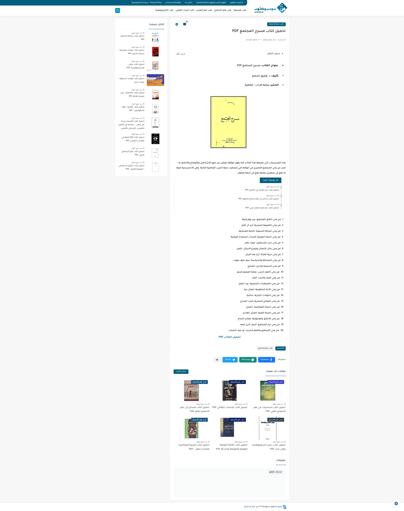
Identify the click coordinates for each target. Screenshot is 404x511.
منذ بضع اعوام (271, 186)
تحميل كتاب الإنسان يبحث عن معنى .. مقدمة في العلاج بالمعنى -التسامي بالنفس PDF (131, 125)
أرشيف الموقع (236, 3)
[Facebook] (127, 3)
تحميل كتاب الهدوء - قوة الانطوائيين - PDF (133, 109)
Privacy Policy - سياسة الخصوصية (147, 3)
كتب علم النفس (204, 10)
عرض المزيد (181, 372)
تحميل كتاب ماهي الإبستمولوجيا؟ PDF (135, 66)
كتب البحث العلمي (184, 10)
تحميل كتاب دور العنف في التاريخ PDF (262, 190)
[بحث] (117, 10)
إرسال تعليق (275, 472)
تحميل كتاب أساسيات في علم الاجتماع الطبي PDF (270, 409)
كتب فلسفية (240, 10)
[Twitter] (121, 3)
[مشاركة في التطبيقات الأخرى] (217, 359)
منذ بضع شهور (136, 33)
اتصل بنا (188, 3)
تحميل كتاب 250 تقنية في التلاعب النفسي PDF (133, 139)
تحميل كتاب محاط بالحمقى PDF (132, 38)
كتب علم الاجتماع (222, 10)
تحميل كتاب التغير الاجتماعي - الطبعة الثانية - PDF (131, 167)
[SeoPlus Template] (284, 507)
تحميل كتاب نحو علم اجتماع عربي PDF (262, 208)
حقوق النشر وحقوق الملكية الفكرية (211, 3)
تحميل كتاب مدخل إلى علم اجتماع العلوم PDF (258, 199)
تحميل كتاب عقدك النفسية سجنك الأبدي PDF (132, 52)
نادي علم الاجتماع (252, 507)
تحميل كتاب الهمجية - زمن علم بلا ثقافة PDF (132, 95)
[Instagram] (116, 3)
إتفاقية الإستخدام (173, 3)
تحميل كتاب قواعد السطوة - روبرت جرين (131, 80)
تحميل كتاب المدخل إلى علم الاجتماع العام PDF (194, 409)
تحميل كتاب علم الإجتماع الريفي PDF (133, 153)
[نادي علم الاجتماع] (269, 7)
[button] (266, 359)
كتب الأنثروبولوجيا (164, 10)
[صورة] (155, 37)
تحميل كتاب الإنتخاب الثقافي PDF (229, 407)
